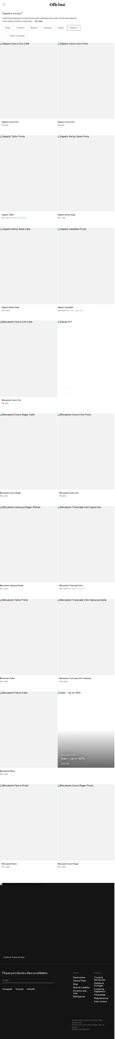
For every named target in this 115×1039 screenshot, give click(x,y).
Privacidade (99, 995)
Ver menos (71, 21)
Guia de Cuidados (81, 987)
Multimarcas (79, 996)
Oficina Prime (79, 981)
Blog (75, 984)
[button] (51, 36)
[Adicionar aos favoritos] (53, 123)
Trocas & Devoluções (99, 978)
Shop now (65, 392)
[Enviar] (52, 980)
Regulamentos (101, 998)
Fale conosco (100, 1001)
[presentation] (15, 36)
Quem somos (79, 977)
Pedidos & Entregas (99, 984)
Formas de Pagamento (99, 990)
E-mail (5, 980)
